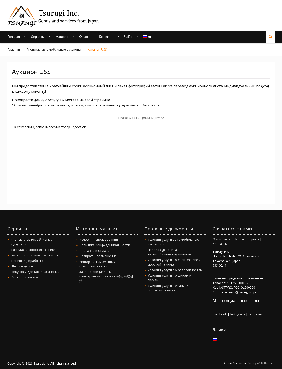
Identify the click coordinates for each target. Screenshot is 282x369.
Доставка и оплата (94, 250)
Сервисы (38, 37)
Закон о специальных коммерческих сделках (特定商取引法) (106, 276)
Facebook (220, 314)
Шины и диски (22, 266)
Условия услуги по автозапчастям (175, 270)
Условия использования (98, 239)
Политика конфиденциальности (104, 245)
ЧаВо (128, 37)
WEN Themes (266, 363)
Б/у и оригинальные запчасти (34, 255)
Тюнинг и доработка (27, 261)
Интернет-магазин (26, 277)
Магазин (62, 37)
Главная (13, 37)
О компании (221, 239)
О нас (83, 37)
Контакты (106, 37)
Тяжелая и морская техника (33, 250)
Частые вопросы (246, 239)
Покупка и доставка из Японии (35, 272)
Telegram (255, 314)
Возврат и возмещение (98, 256)
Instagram (237, 314)
